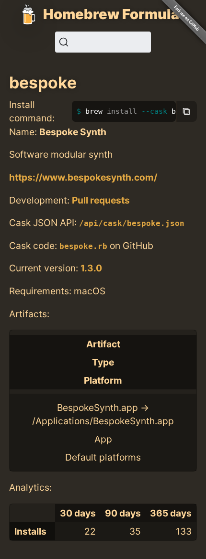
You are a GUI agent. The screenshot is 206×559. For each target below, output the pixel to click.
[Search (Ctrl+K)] (103, 42)
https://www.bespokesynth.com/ (83, 177)
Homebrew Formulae (115, 14)
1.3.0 (91, 268)
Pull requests (101, 200)
